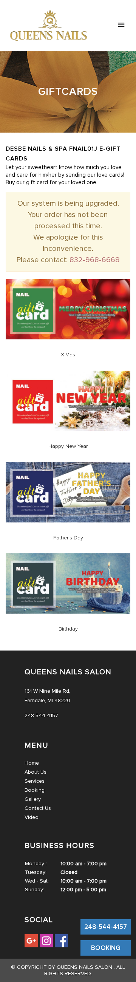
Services (35, 781)
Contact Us (38, 808)
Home (32, 763)
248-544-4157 (105, 927)
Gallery (33, 799)
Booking (35, 790)
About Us (35, 772)
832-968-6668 (95, 259)
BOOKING (106, 948)
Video (32, 817)
